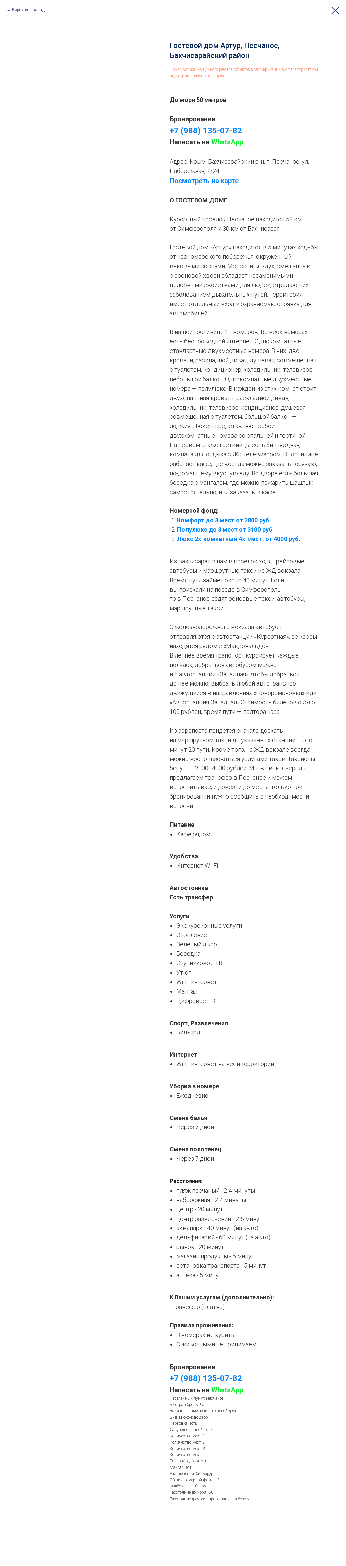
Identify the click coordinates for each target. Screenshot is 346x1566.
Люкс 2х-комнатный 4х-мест (219, 538)
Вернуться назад (28, 9)
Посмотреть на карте (204, 181)
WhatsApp (227, 142)
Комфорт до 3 (198, 520)
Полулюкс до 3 (200, 529)
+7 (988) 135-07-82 (206, 130)
